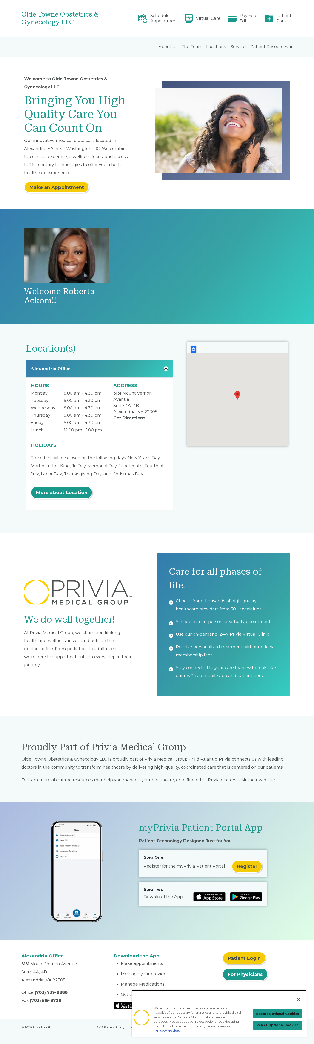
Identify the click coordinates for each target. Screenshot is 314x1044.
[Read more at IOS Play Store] (209, 896)
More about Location (61, 492)
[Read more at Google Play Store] (246, 896)
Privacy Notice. (167, 1030)
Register (247, 866)
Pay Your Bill (249, 18)
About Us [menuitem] (168, 46)
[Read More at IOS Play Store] (126, 1005)
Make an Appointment (56, 187)
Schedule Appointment (164, 18)
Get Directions (129, 418)
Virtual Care (208, 18)
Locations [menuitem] (216, 46)
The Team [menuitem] (192, 46)
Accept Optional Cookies (277, 1013)
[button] (237, 395)
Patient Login (244, 958)
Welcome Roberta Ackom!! (59, 296)
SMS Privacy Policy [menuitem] (110, 1027)
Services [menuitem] (239, 46)
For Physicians (245, 974)
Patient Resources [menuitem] (269, 46)
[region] (219, 1013)
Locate (193, 349)
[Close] (298, 999)
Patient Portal (283, 18)
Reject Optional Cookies (278, 1025)
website (267, 779)
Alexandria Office (51, 368)
